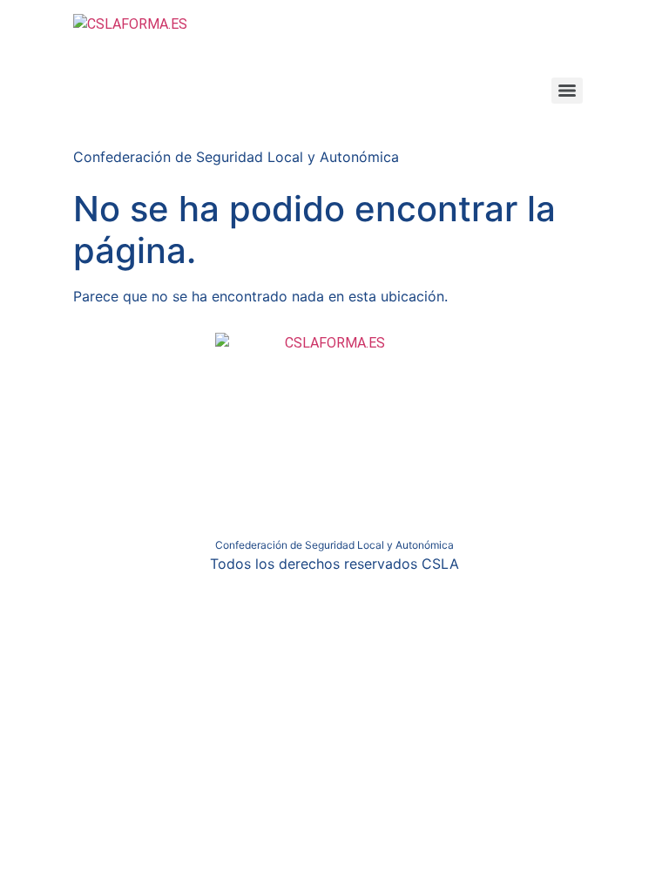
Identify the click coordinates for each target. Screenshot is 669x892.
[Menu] (567, 91)
